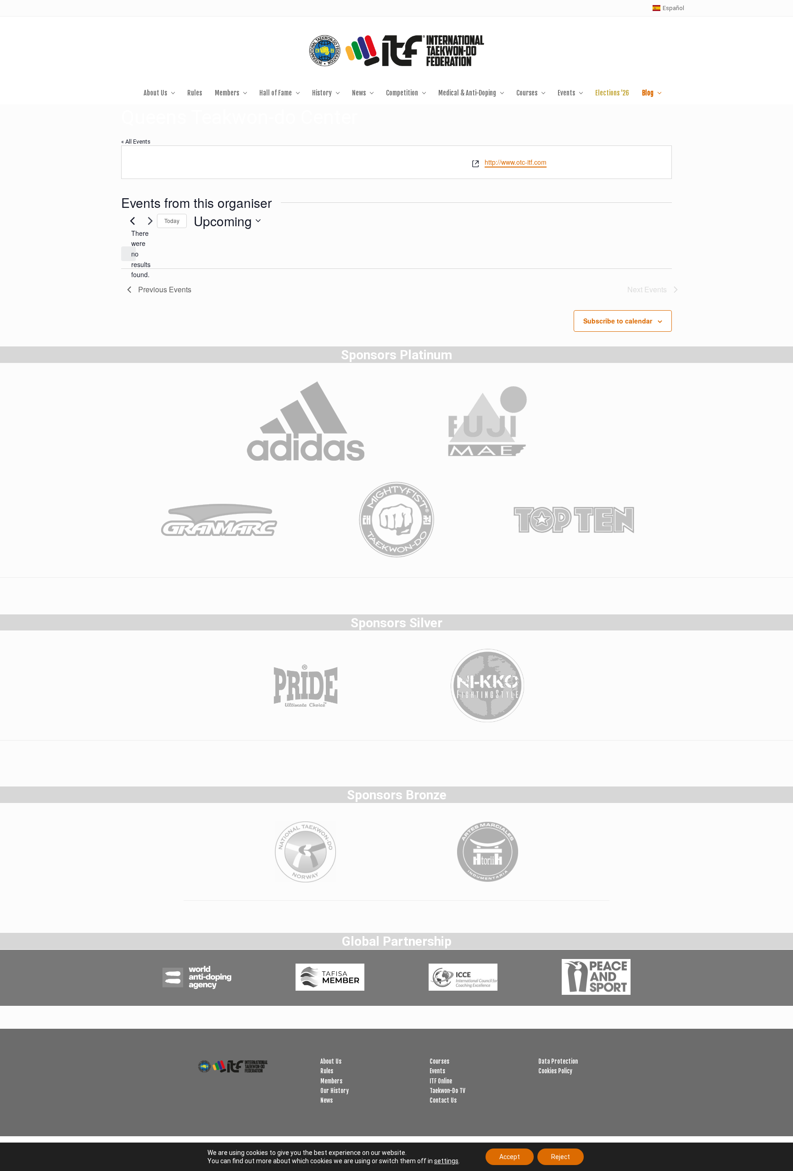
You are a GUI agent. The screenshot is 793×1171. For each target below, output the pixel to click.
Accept (509, 1156)
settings (446, 1161)
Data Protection (558, 1061)
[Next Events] (150, 220)
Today (171, 220)
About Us (330, 1061)
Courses (439, 1061)
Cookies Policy (555, 1071)
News (326, 1100)
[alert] (128, 253)
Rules (326, 1071)
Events (437, 1071)
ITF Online (441, 1081)
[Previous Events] (132, 220)
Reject (560, 1156)
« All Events (136, 141)
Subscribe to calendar (617, 320)
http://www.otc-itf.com (516, 162)
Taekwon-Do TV (447, 1090)
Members (331, 1081)
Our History (334, 1090)
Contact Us (443, 1100)
